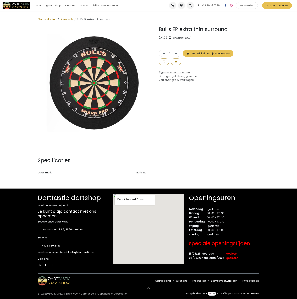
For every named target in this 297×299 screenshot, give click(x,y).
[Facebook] (225, 5)
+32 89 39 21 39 (51, 245)
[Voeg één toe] (177, 53)
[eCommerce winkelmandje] (172, 5)
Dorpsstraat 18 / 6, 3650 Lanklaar (62, 229)
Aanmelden (246, 5)
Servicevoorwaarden (224, 281)
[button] (190, 5)
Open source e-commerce (242, 293)
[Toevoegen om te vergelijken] (176, 61)
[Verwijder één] (163, 53)
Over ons (181, 281)
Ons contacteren (277, 5)
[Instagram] (231, 5)
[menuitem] (44, 5)
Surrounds (66, 19)
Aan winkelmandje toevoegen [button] (210, 53)
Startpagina (163, 281)
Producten (199, 281)
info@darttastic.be (82, 252)
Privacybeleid (251, 281)
